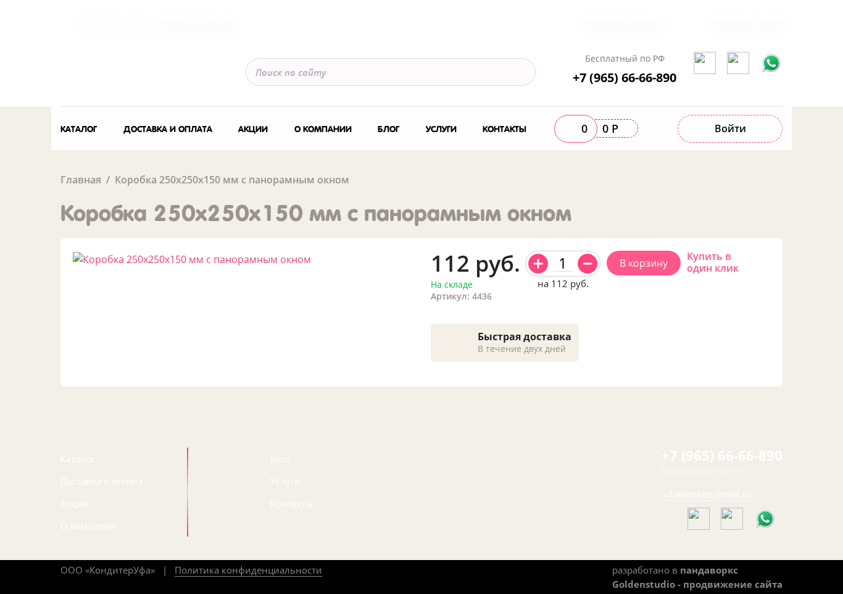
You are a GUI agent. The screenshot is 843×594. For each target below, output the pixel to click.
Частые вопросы (622, 16)
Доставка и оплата (167, 127)
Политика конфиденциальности (248, 570)
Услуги (441, 127)
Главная (80, 179)
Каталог (78, 127)
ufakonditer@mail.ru (708, 494)
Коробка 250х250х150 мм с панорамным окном (232, 179)
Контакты (504, 127)
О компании (323, 127)
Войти (730, 128)
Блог (388, 127)
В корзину (644, 263)
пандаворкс (709, 570)
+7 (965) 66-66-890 (624, 77)
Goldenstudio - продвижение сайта (697, 584)
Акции (253, 127)
